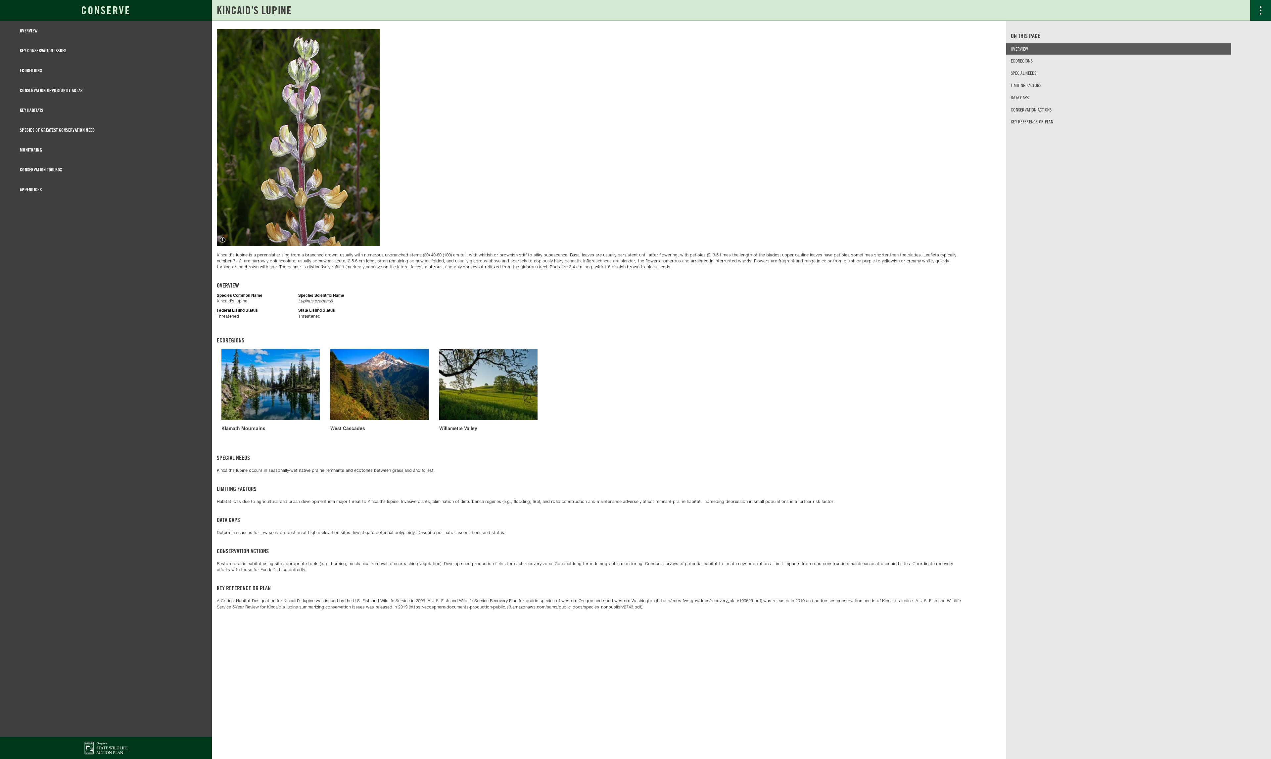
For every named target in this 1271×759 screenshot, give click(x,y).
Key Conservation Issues (43, 50)
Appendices (31, 189)
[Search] (1240, 10)
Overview (28, 30)
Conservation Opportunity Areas (51, 90)
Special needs (1024, 73)
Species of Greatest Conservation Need (57, 130)
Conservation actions (1031, 109)
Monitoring (31, 150)
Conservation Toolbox (41, 169)
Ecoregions (31, 70)
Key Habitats (31, 110)
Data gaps (1020, 97)
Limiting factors (1026, 85)
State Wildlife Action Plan (106, 748)
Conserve (105, 10)
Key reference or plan (1032, 121)
